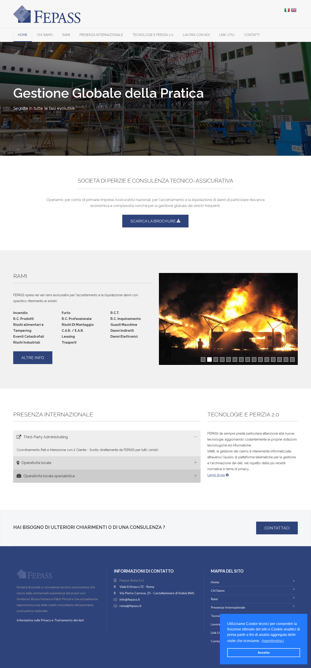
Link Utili (227, 35)
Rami (66, 35)
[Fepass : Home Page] (47, 13)
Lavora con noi (196, 35)
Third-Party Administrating (45, 437)
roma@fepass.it (131, 606)
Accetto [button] (264, 652)
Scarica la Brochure (153, 221)
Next (306, 323)
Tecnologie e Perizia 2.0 (153, 35)
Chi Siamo (45, 35)
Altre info (32, 357)
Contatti (252, 35)
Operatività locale (36, 463)
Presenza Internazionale (101, 35)
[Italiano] (287, 10)
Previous (152, 323)
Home (22, 35)
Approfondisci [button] (273, 641)
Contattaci (277, 528)
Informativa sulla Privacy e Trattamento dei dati (50, 620)
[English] (293, 10)
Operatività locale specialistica (49, 476)
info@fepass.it (130, 599)
